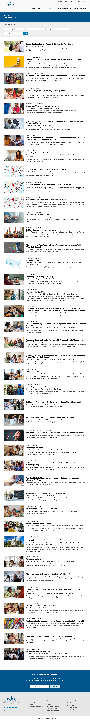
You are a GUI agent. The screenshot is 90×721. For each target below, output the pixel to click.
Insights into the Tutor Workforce (39, 524)
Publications (50, 701)
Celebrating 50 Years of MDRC (35, 706)
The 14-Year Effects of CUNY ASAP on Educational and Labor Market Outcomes (53, 60)
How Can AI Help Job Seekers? (38, 215)
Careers (60, 1)
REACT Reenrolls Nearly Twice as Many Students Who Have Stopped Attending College (53, 464)
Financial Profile (31, 702)
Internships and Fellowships (74, 701)
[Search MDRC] (85, 2)
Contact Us (70, 709)
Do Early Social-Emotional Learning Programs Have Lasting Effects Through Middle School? (53, 590)
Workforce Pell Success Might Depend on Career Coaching (49, 636)
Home (5, 15)
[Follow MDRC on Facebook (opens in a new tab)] (7, 707)
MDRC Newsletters (72, 707)
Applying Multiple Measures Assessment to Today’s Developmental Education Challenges (52, 479)
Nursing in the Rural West (36, 292)
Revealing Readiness (34, 448)
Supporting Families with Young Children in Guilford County (50, 44)
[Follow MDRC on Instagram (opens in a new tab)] (10, 707)
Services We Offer (79, 8)
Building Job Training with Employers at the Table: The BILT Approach (53, 402)
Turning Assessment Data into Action (41, 606)
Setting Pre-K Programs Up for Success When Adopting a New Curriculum (55, 76)
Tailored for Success (34, 372)
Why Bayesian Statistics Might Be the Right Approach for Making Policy (55, 432)
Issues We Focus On (64, 8)
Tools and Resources (52, 708)
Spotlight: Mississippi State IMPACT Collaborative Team (48, 169)
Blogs (48, 702)
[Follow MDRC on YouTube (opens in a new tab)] (13, 707)
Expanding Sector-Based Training (39, 387)
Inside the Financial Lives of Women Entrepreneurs (46, 493)
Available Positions (72, 699)
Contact (78, 1)
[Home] (12, 6)
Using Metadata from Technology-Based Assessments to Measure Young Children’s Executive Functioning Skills (55, 138)
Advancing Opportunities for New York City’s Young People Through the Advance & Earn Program (54, 341)
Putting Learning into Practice (38, 651)
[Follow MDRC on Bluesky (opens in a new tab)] (4, 710)
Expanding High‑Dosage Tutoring (39, 277)
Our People (30, 701)
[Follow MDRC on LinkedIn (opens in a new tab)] (16, 707)
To (15, 27)
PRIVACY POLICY (52, 718)
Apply (26, 33)
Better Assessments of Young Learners (41, 508)
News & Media (69, 1)
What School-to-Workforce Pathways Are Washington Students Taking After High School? (54, 246)
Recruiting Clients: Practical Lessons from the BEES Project (50, 417)
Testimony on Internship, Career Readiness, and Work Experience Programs (52, 540)
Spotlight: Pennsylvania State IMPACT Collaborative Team (49, 184)
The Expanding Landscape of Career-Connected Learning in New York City (55, 621)
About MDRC (37, 8)
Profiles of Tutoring (34, 260)
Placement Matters (33, 559)
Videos (49, 704)
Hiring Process (71, 702)
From (5, 27)
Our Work (49, 8)
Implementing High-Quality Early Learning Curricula (47, 91)
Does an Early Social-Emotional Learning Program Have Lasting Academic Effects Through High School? (55, 356)
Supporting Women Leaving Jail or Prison (42, 106)
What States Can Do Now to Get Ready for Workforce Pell (49, 574)
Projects (49, 699)
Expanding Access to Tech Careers (40, 153)
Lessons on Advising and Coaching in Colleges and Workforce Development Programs (56, 324)
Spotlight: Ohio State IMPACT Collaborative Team (46, 200)
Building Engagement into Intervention (41, 230)
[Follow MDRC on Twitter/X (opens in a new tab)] (4, 707)
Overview (29, 699)
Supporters (30, 704)
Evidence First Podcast (53, 706)
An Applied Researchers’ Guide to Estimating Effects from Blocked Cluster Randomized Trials (56, 122)
